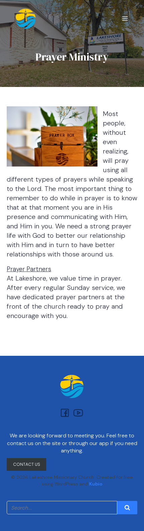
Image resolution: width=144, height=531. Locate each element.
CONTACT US (26, 464)
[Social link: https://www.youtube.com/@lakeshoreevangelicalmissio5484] (78, 412)
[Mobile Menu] (125, 18)
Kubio (95, 484)
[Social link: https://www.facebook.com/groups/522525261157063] (65, 412)
